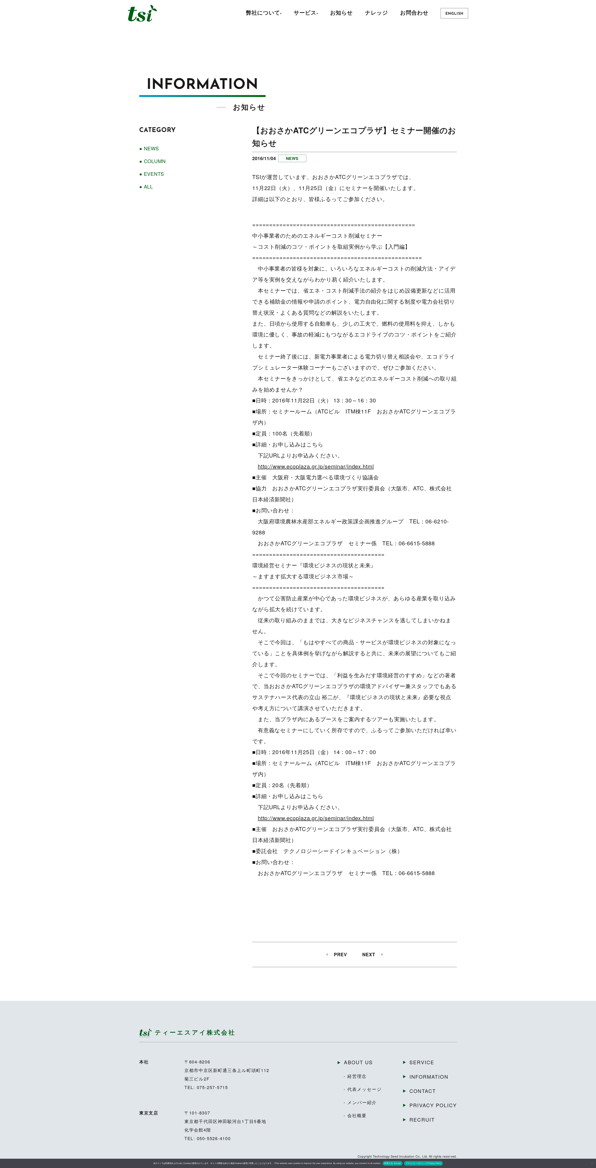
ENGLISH (454, 14)
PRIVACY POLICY (433, 1105)
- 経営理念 (355, 1076)
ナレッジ (376, 13)
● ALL (146, 186)
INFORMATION (428, 1076)
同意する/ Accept (392, 1163)
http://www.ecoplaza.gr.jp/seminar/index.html (316, 466)
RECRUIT (422, 1119)
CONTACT (422, 1090)
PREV (340, 954)
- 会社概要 (355, 1115)
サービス (305, 13)
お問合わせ (414, 13)
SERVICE (421, 1062)
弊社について (263, 13)
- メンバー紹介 (360, 1102)
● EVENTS (151, 173)
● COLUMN (152, 160)
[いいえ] (592, 1163)
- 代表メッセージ (363, 1089)
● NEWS (149, 148)
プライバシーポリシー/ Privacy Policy (423, 1163)
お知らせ (341, 13)
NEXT (368, 954)
